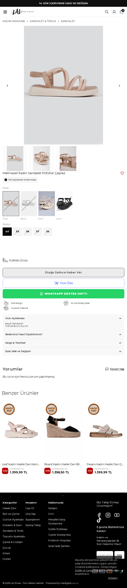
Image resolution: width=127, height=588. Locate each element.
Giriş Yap (30, 513)
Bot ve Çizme (11, 513)
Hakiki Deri (9, 508)
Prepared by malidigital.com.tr (62, 583)
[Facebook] (99, 515)
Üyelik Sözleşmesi (59, 534)
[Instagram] (108, 515)
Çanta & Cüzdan (13, 542)
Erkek (6, 553)
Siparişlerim (32, 519)
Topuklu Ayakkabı (14, 536)
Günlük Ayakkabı (13, 519)
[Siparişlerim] (114, 12)
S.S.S (51, 513)
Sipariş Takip (33, 525)
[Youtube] (116, 515)
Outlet (7, 558)
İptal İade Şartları (59, 546)
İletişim (52, 508)
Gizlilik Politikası (57, 529)
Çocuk (7, 547)
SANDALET (68, 21)
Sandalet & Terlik (13, 530)
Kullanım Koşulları (59, 540)
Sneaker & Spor (12, 525)
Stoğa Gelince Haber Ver (63, 272)
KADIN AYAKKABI (14, 21)
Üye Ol (29, 508)
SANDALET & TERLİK (43, 21)
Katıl (119, 555)
